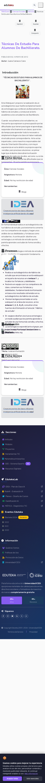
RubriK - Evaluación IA (14, 491)
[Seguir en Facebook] (3, 616)
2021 (7, 526)
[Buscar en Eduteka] (34, 5)
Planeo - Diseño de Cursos (17, 496)
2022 (7, 522)
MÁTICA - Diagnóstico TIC (16, 506)
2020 (7, 530)
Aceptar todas (12, 778)
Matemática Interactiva (14, 459)
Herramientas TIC (12, 454)
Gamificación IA (12, 501)
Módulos (8, 444)
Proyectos (9, 449)
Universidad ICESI (12, 562)
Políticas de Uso (12, 552)
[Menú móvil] (40, 5)
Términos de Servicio (15, 632)
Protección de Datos (14, 557)
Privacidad (33, 632)
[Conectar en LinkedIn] (17, 616)
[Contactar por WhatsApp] (26, 616)
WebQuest (5, 11)
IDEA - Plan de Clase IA (15, 486)
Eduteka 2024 (16, 517)
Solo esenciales (33, 778)
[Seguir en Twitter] (22, 616)
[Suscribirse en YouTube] (12, 616)
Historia (31, 11)
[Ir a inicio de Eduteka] (9, 5)
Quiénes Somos (12, 548)
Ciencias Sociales (18, 11)
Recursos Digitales (13, 468)
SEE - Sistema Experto (17, 463)
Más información (31, 773)
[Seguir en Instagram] (8, 616)
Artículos (8, 439)
